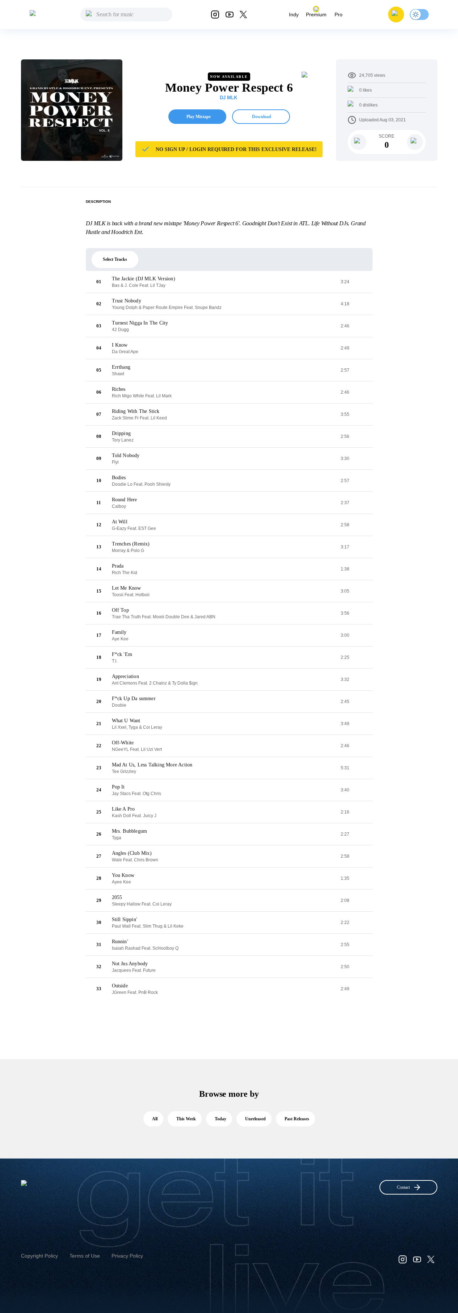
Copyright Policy (39, 1256)
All (154, 1118)
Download (261, 116)
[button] (396, 14)
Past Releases (297, 1118)
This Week (186, 1118)
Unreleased (255, 1118)
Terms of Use (85, 1256)
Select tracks (115, 259)
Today (220, 1118)
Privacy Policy (127, 1256)
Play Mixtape (198, 116)
